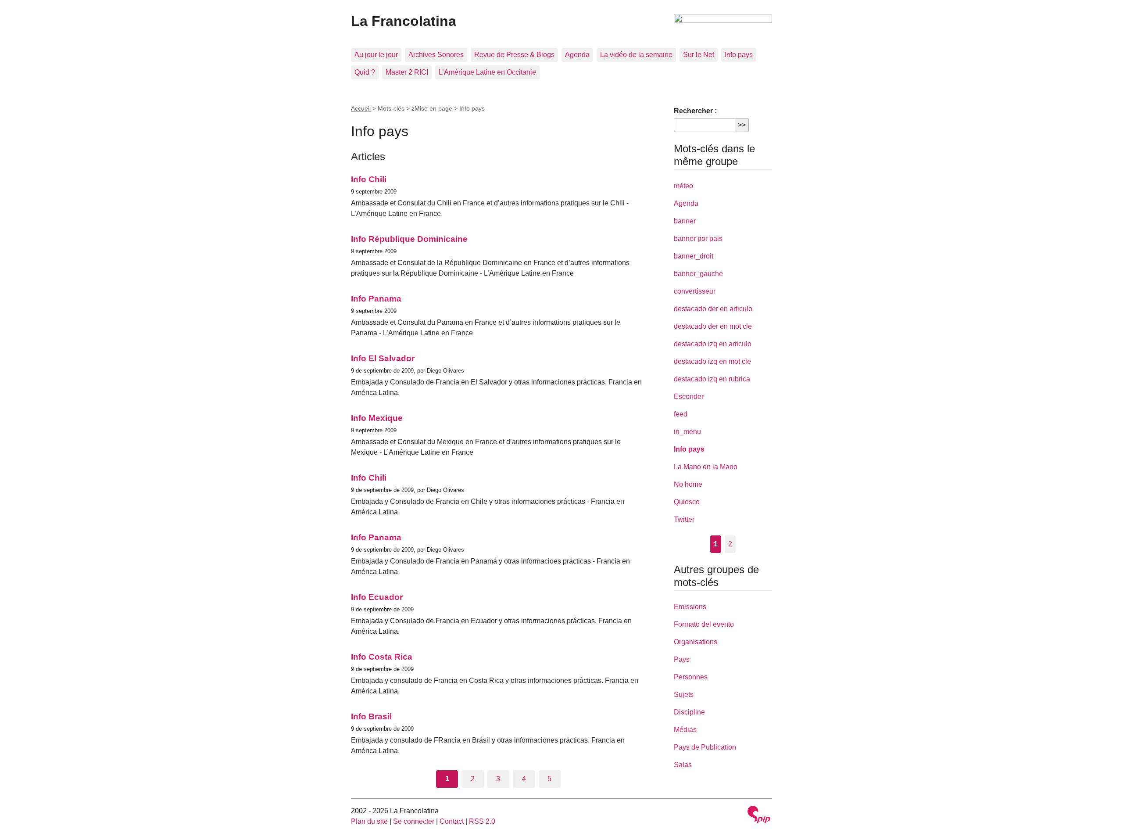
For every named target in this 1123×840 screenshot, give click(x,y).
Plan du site (369, 821)
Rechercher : (695, 111)
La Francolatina (403, 21)
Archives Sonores (436, 54)
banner (685, 221)
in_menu (687, 431)
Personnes (691, 677)
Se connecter (413, 821)
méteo (683, 186)
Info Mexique (377, 418)
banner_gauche (698, 273)
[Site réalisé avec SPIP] (759, 816)
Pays (682, 659)
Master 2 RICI (407, 72)
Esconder (689, 396)
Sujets (684, 694)
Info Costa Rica (381, 656)
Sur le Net (698, 54)
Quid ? (364, 72)
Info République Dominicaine (409, 239)
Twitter (684, 519)
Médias (685, 729)
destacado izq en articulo (712, 344)
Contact (452, 821)
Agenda (577, 54)
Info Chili (368, 179)
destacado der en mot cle (713, 326)
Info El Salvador (383, 358)
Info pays (739, 54)
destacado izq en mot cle (712, 361)
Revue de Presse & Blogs (514, 54)
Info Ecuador (377, 597)
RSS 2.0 (482, 821)
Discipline (689, 712)
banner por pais (698, 238)
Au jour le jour (376, 54)
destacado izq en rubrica (712, 379)
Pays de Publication (705, 747)
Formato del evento (704, 624)
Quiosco (687, 502)
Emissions (690, 606)
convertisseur (694, 291)
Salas (683, 764)
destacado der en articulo (713, 308)
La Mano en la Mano (705, 466)
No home (688, 484)
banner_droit (693, 256)
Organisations (695, 642)
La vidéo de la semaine (636, 54)
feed (680, 414)
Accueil (361, 108)
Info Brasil (371, 716)
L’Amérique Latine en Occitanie (487, 72)
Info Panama (376, 298)
